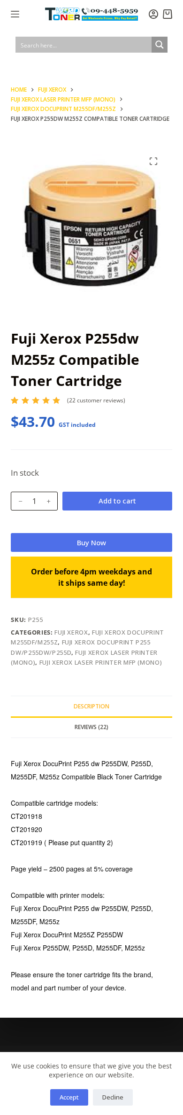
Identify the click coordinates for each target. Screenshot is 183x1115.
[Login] (153, 14)
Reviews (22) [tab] (91, 727)
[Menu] (15, 14)
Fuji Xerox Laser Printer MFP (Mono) (100, 662)
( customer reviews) (96, 400)
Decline (112, 1097)
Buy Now (91, 542)
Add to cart (117, 500)
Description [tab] (91, 706)
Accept (69, 1097)
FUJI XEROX (71, 632)
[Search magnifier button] (160, 45)
